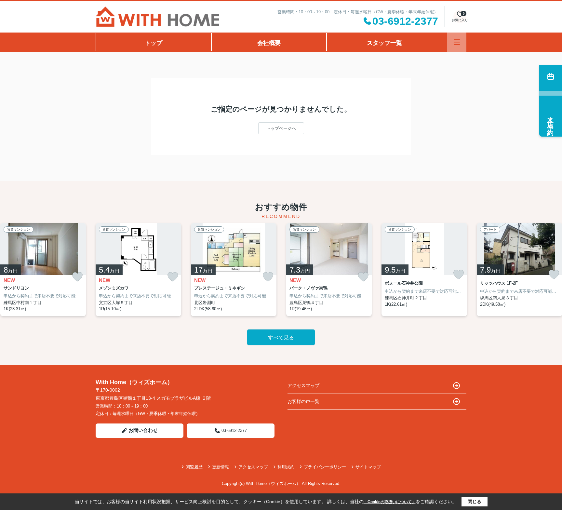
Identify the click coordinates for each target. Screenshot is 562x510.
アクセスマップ (303, 385)
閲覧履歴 (194, 466)
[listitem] (138, 269)
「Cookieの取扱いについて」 (390, 502)
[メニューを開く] (456, 42)
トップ (153, 43)
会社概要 (269, 43)
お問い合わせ (143, 430)
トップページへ (281, 128)
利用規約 (285, 466)
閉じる (474, 501)
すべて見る (281, 337)
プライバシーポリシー (325, 466)
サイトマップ (368, 466)
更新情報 (220, 466)
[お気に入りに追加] (77, 277)
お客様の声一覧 (303, 401)
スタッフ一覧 (384, 43)
